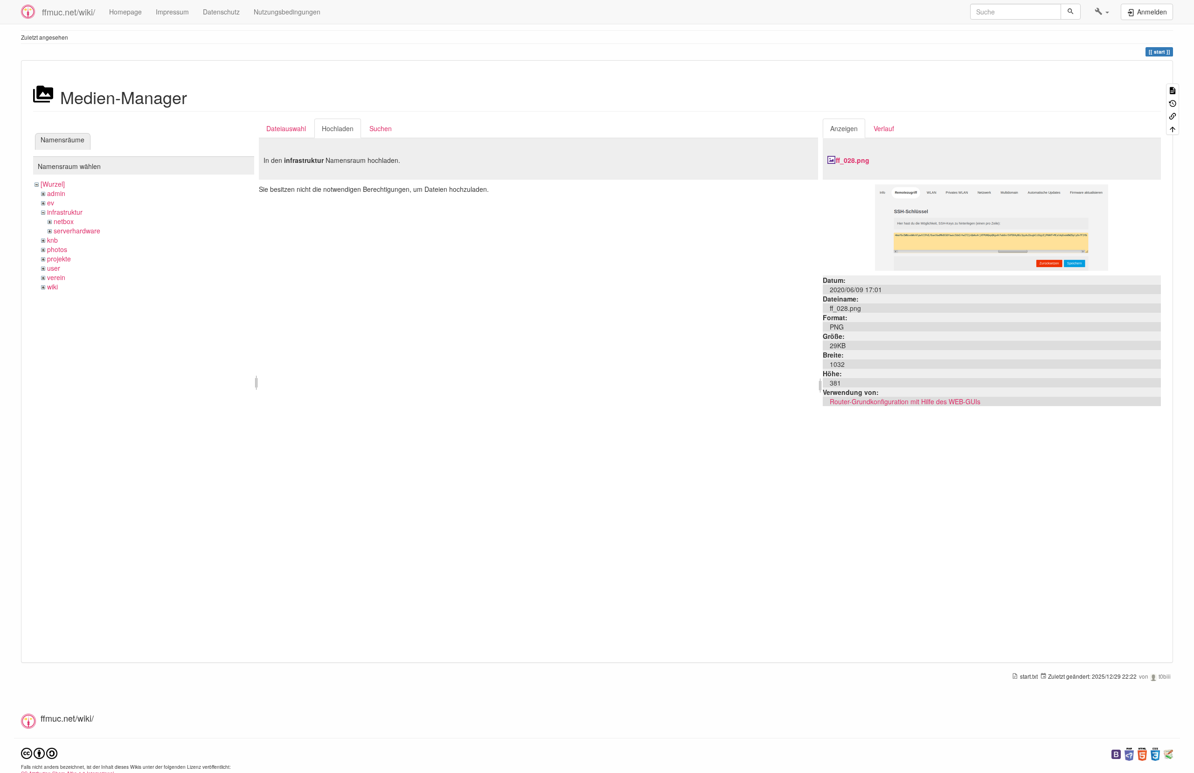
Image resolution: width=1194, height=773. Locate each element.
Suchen (380, 128)
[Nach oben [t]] (1172, 128)
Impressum (172, 11)
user (53, 268)
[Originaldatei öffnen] (991, 226)
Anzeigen (844, 128)
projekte (59, 258)
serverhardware (77, 230)
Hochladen (338, 128)
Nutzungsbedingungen (287, 11)
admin (56, 193)
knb (52, 240)
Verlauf (884, 128)
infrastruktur (65, 212)
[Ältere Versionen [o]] (1172, 102)
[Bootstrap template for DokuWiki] (1116, 753)
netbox (64, 221)
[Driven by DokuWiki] (1168, 753)
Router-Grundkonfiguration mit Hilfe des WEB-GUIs (905, 401)
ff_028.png (852, 160)
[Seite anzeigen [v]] (1172, 90)
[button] (1102, 11)
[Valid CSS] (1155, 753)
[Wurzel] (53, 184)
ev (50, 202)
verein (56, 277)
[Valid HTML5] (1142, 753)
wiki (52, 286)
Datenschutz (221, 11)
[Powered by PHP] (1129, 753)
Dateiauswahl (286, 128)
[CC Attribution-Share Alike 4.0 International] (39, 752)
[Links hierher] (1172, 115)
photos (57, 249)
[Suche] (1071, 12)
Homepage (125, 11)
